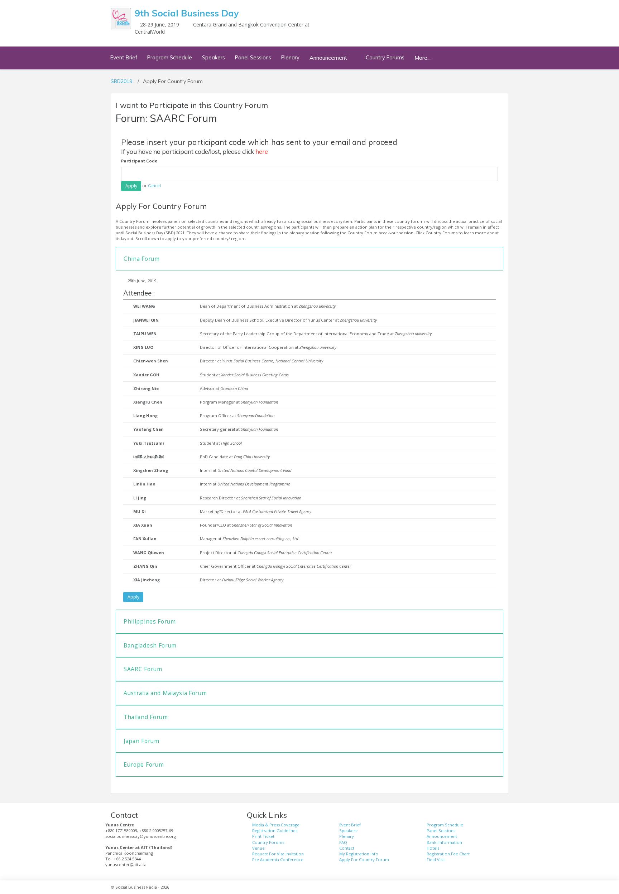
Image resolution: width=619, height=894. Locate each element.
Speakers (213, 57)
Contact (346, 848)
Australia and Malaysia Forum (165, 693)
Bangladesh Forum (150, 645)
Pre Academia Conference (277, 859)
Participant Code (139, 160)
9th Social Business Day (187, 13)
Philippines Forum (150, 621)
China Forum (142, 259)
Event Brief (123, 57)
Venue (258, 848)
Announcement (442, 836)
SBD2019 (121, 81)
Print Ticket (263, 836)
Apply (133, 597)
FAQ (343, 842)
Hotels (433, 848)
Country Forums (385, 57)
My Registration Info (358, 853)
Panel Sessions (253, 57)
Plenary (290, 57)
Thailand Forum (146, 717)
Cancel (154, 185)
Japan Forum (141, 741)
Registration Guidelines (274, 830)
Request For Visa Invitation (278, 853)
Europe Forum (144, 764)
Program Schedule (169, 57)
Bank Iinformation (444, 842)
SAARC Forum (143, 669)
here (261, 151)
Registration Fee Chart (448, 853)
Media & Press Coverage (275, 824)
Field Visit (436, 859)
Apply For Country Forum (364, 859)
